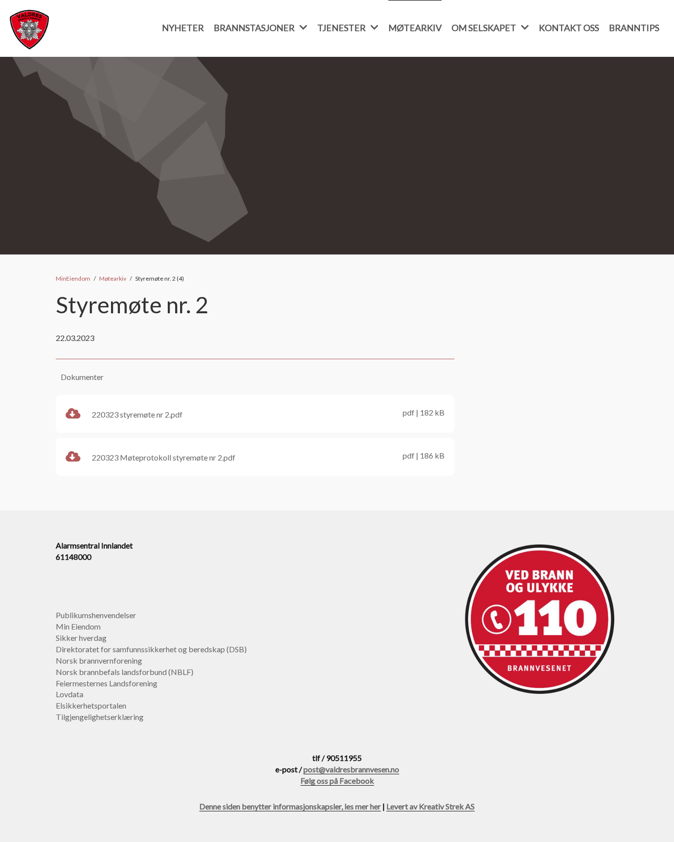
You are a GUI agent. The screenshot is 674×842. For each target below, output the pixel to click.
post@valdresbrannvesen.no (351, 769)
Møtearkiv (415, 27)
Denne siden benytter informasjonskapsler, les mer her (290, 806)
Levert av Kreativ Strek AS (430, 806)
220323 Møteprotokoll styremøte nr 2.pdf (267, 456)
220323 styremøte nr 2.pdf (267, 413)
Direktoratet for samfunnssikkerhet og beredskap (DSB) (151, 649)
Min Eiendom (78, 626)
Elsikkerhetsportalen (91, 705)
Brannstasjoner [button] (254, 27)
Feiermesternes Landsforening (106, 683)
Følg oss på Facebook (337, 780)
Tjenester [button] (341, 27)
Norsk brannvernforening (99, 660)
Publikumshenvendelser (96, 615)
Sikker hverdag (81, 637)
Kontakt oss (569, 27)
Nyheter (183, 27)
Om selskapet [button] (483, 27)
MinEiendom (73, 278)
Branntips (634, 27)
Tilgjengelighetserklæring (100, 716)
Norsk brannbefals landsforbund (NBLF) (124, 671)
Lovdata (69, 694)
